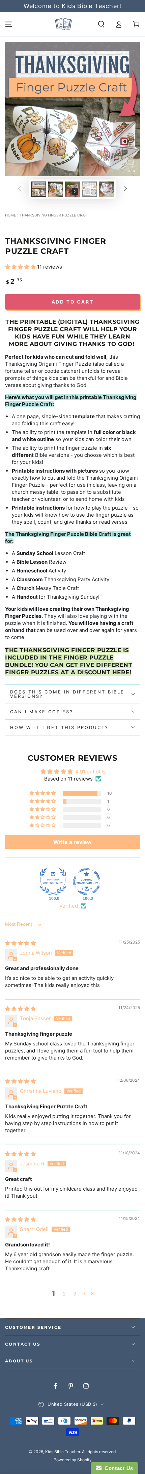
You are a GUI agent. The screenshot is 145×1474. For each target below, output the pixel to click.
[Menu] (9, 24)
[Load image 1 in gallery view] (38, 189)
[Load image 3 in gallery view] (89, 189)
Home (10, 215)
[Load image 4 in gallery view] (106, 189)
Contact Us (117, 1468)
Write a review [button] (72, 842)
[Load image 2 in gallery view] (55, 189)
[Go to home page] (63, 24)
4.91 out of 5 (90, 771)
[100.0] (52, 881)
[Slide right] (125, 189)
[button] (101, 24)
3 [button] (75, 1293)
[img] (20, 943)
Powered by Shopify (73, 1459)
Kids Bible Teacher (62, 1451)
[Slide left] (19, 189)
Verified (68, 906)
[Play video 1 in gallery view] (72, 189)
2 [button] (64, 1293)
